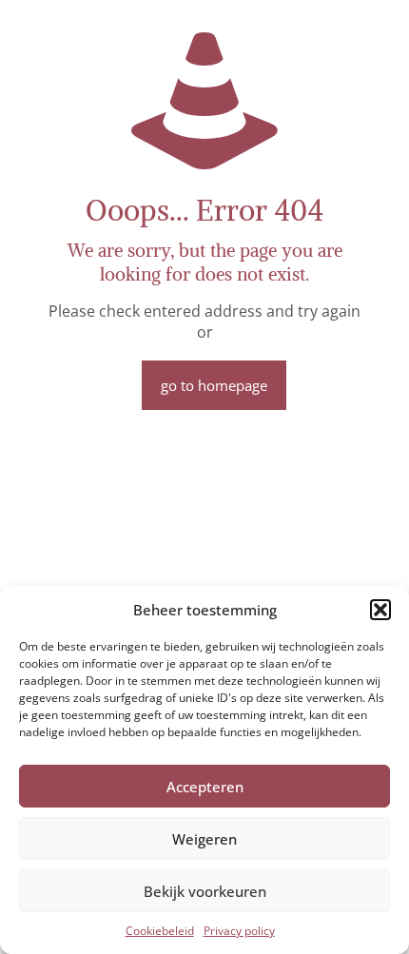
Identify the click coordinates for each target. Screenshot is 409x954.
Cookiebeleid (160, 931)
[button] (380, 609)
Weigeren (204, 838)
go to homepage (214, 385)
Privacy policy (239, 931)
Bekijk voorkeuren (205, 891)
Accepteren (204, 786)
